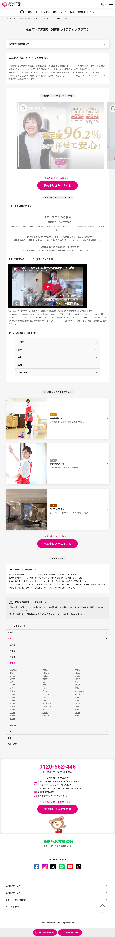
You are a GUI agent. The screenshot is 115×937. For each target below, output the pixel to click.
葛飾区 (77, 688)
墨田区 (45, 676)
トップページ (10, 18)
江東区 (77, 682)
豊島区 (12, 691)
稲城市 (45, 712)
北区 (11, 673)
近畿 (20, 364)
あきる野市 (79, 691)
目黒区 (77, 685)
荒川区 (45, 688)
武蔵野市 (78, 706)
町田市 (77, 709)
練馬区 (12, 688)
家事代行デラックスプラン (43, 18)
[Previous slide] (12, 135)
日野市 (77, 700)
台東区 (77, 673)
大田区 (77, 676)
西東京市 (45, 715)
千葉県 (12, 657)
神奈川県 (13, 725)
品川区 (12, 676)
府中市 (45, 700)
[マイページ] (102, 4)
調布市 (77, 715)
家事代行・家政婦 (24, 18)
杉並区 (77, 679)
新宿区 (45, 679)
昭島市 (12, 703)
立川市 (77, 712)
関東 (20, 349)
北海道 (21, 342)
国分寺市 (78, 694)
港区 (44, 685)
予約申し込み (71, 932)
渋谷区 (12, 685)
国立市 (12, 697)
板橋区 (12, 682)
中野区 (77, 670)
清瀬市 (12, 709)
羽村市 (12, 715)
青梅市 (12, 718)
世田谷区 (13, 670)
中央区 (45, 670)
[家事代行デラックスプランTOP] (22, 12)
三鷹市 (12, 694)
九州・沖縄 (22, 372)
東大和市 (78, 703)
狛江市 (45, 709)
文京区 (12, 679)
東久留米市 (46, 703)
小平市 (77, 697)
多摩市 (45, 697)
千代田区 (45, 673)
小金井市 (13, 700)
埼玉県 (12, 650)
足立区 (45, 691)
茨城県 (12, 644)
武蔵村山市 (46, 706)
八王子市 (45, 694)
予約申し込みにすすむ (57, 185)
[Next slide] (109, 135)
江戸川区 (45, 682)
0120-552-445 (46, 932)
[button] (49, 170)
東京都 (58, 18)
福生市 (12, 712)
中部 (20, 357)
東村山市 (13, 706)
